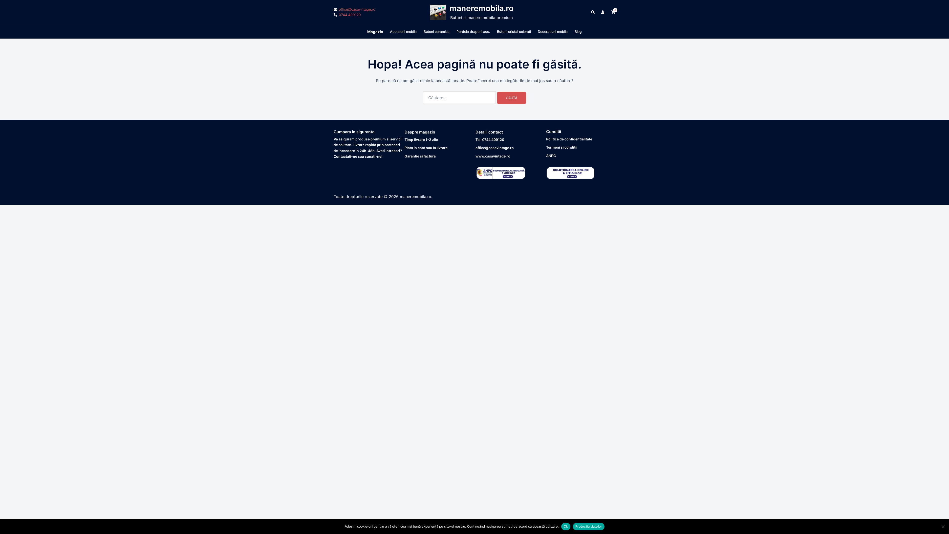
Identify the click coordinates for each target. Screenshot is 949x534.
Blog (578, 31)
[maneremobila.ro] (438, 12)
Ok (566, 526)
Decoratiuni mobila (553, 31)
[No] (942, 526)
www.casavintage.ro (492, 156)
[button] (593, 12)
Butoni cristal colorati (514, 31)
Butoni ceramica (437, 31)
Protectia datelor (588, 526)
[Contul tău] (603, 12)
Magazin (375, 31)
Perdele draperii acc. (473, 31)
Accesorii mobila (403, 31)
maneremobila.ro (482, 8)
